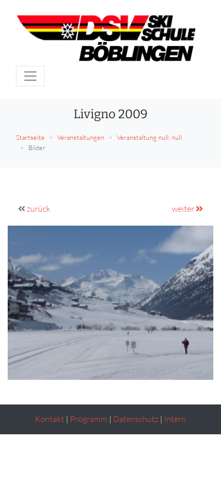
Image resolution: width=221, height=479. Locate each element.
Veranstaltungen (80, 137)
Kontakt (49, 419)
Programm (88, 419)
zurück (38, 209)
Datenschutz (135, 419)
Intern (175, 419)
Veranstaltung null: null (149, 137)
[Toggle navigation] (30, 76)
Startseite (30, 137)
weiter (184, 209)
